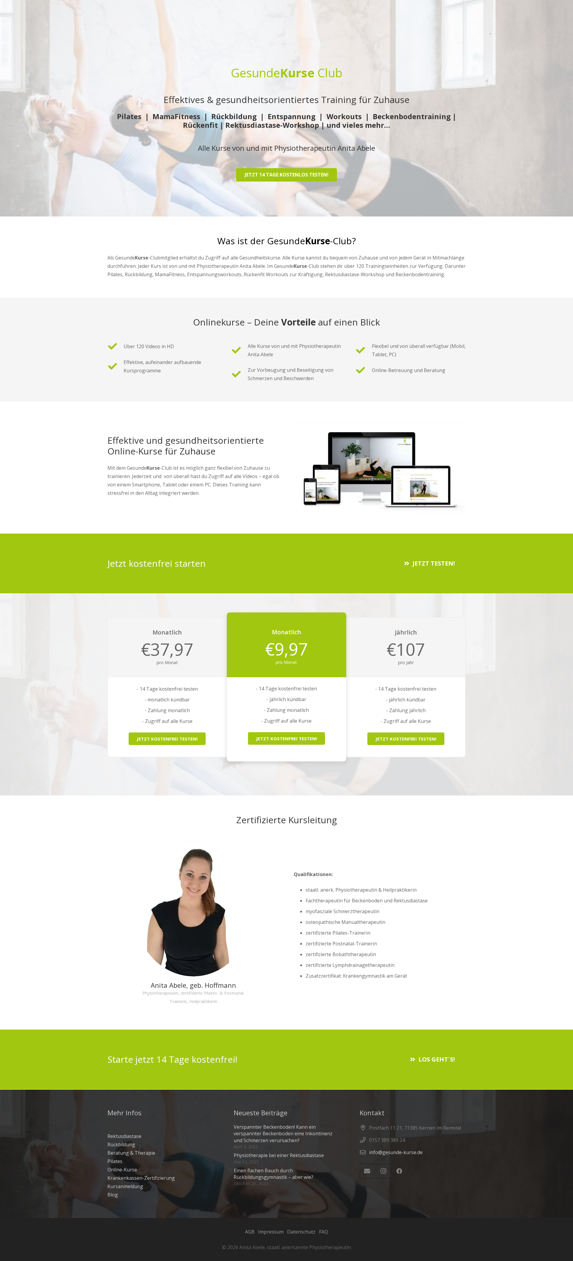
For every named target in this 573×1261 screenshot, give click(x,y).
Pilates (114, 1161)
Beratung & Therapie (131, 1153)
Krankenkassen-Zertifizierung (141, 1178)
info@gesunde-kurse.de (396, 1152)
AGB (250, 1231)
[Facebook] (399, 1171)
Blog (112, 1194)
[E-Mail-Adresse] (367, 1171)
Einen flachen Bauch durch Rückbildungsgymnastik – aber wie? (273, 1173)
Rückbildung (121, 1144)
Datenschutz (301, 1231)
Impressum (271, 1231)
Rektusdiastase (124, 1136)
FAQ (323, 1231)
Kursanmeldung (125, 1186)
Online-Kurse (122, 1169)
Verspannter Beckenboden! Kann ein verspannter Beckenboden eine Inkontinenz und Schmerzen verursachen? (283, 1134)
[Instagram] (383, 1171)
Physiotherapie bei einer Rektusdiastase (279, 1155)
